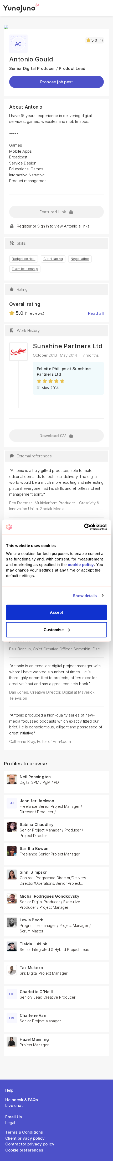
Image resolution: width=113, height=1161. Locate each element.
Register (24, 226)
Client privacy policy (25, 1138)
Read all (96, 313)
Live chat (14, 1105)
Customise (54, 629)
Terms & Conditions (24, 1132)
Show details (85, 595)
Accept (56, 612)
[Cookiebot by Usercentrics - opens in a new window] (84, 527)
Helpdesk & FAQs (21, 1099)
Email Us (13, 1116)
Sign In (43, 226)
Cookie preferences (24, 1150)
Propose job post (56, 81)
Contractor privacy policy (29, 1144)
